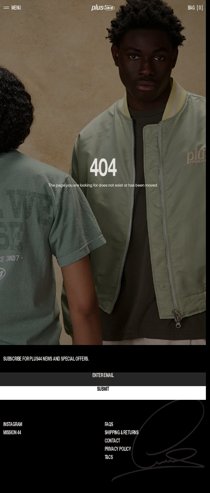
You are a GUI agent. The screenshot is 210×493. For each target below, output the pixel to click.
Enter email (103, 375)
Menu (16, 7)
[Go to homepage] (103, 7)
